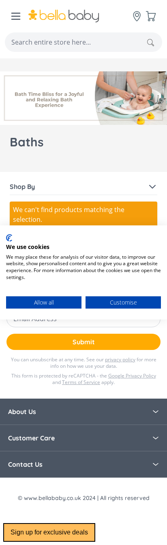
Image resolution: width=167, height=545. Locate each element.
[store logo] (80, 16)
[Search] (150, 42)
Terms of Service (81, 382)
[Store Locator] (137, 16)
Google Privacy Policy (132, 375)
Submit (84, 342)
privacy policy (120, 359)
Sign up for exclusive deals (49, 532)
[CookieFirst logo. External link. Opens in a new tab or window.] (9, 238)
